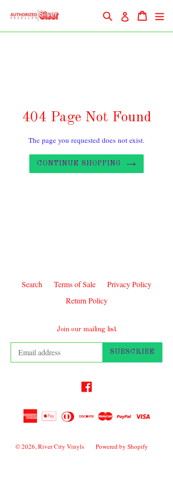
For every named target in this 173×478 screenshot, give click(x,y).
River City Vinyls (61, 446)
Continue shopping (79, 163)
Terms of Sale (75, 284)
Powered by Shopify (122, 446)
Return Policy (87, 300)
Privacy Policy (129, 284)
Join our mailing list (87, 329)
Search (32, 284)
